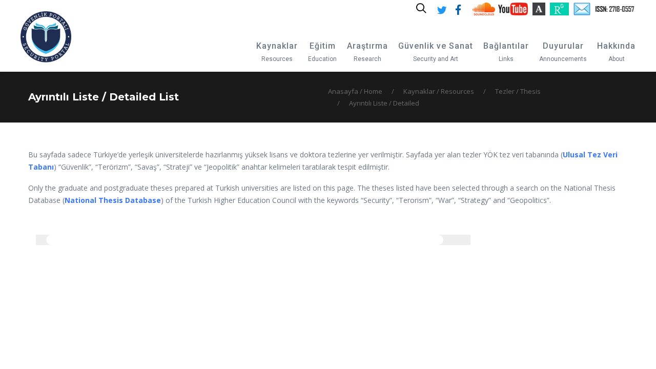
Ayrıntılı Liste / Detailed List (103, 97)
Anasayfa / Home (355, 91)
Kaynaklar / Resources (438, 91)
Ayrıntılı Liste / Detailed (384, 103)
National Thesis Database (113, 200)
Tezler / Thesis (518, 91)
